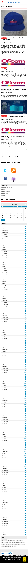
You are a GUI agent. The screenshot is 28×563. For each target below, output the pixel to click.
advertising (7, 546)
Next (10, 156)
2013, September (5, 349)
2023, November (5, 232)
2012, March (4, 387)
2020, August (4, 281)
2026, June (4, 225)
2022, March (4, 249)
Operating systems (4, 193)
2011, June (4, 406)
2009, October (4, 449)
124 (25, 404)
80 (25, 381)
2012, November (5, 370)
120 (25, 406)
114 (25, 434)
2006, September (5, 527)
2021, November (5, 257)
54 (25, 321)
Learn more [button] (4, 560)
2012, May (3, 383)
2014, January (4, 340)
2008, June (4, 483)
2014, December (5, 317)
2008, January (4, 493)
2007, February (4, 517)
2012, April (4, 385)
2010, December (5, 419)
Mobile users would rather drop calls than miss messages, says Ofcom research (12, 137)
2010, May (3, 434)
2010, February (4, 440)
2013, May (3, 357)
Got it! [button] (24, 559)
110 (25, 387)
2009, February (4, 466)
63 (25, 336)
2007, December (5, 495)
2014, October (4, 321)
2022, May (3, 245)
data (10, 546)
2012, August (4, 376)
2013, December (5, 342)
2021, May (3, 266)
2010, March (4, 438)
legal (10, 544)
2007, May (3, 510)
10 (5, 156)
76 (25, 349)
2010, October (4, 423)
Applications (3, 195)
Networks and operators (5, 191)
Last (16, 156)
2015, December (5, 304)
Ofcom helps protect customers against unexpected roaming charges (14, 68)
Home (3, 555)
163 (25, 464)
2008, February (4, 491)
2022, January (4, 253)
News (2, 71)
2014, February (4, 338)
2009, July (3, 455)
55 (25, 334)
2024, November (5, 228)
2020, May (3, 287)
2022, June (4, 242)
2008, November (5, 472)
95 (25, 366)
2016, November (5, 291)
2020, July (3, 283)
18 (25, 313)
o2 (16, 544)
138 (25, 415)
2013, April (4, 359)
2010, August (4, 427)
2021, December (5, 255)
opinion (3, 540)
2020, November (5, 274)
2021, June (4, 264)
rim (12, 546)
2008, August (4, 478)
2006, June (4, 534)
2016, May (3, 296)
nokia (7, 542)
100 (25, 385)
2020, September (5, 279)
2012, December (5, 368)
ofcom (15, 546)
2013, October (4, 347)
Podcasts (9, 555)
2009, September (5, 451)
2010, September (5, 425)
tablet (3, 546)
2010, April (4, 436)
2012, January (4, 391)
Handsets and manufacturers (6, 187)
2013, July (3, 353)
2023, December (5, 230)
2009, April (4, 461)
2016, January (4, 302)
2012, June (4, 381)
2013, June (4, 355)
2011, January (4, 417)
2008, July (3, 481)
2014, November (5, 319)
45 (25, 319)
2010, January (4, 442)
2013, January (4, 366)
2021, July (3, 262)
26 (25, 315)
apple (14, 540)
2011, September (5, 400)
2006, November (5, 523)
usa (24, 544)
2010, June (4, 432)
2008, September (5, 476)
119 (25, 400)
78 (25, 338)
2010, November (5, 421)
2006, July (3, 532)
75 (25, 353)
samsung (13, 542)
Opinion (19, 555)
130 (25, 398)
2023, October (4, 234)
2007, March (4, 515)
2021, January (4, 270)
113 (25, 389)
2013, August (4, 351)
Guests (24, 555)
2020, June (4, 285)
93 (25, 453)
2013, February (4, 364)
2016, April (4, 298)
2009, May (3, 459)
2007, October (4, 500)
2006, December (5, 521)
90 (25, 402)
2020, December (5, 272)
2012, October (4, 372)
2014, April (4, 334)
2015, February (4, 313)
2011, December (5, 393)
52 (25, 332)
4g (18, 544)
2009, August (4, 453)
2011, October (4, 398)
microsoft (14, 544)
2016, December (5, 289)
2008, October (4, 474)
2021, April (4, 268)
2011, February (4, 415)
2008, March (4, 489)
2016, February (4, 300)
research (17, 540)
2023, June (4, 238)
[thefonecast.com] (14, 2)
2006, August (4, 529)
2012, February (4, 389)
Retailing (3, 189)
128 (25, 432)
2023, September (5, 236)
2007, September (5, 502)
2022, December (5, 240)
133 (25, 383)
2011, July (3, 404)
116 (25, 417)
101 (25, 413)
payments (3, 542)
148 (25, 451)
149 (25, 449)
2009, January (4, 468)
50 (25, 330)
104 (25, 438)
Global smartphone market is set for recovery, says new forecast (13, 117)
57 (25, 351)
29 (25, 468)
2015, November (5, 306)
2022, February (4, 251)
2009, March (4, 464)
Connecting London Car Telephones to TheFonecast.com (14, 38)
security (7, 544)
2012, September (5, 374)
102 (25, 372)
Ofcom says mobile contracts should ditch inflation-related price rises (13, 90)
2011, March (4, 413)
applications (10, 540)
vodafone (3, 544)
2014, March (4, 336)
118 (25, 419)
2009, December (5, 444)
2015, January (4, 315)
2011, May (3, 408)
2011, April (3, 410)
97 (25, 364)
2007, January (4, 519)
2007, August (4, 504)
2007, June (4, 508)
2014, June (4, 330)
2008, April (4, 487)
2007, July (3, 506)
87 (25, 370)
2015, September (5, 308)
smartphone (18, 542)
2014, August (4, 325)
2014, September (5, 323)
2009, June (4, 457)
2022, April (4, 247)
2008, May (3, 485)
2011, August (4, 402)
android (21, 540)
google (10, 542)
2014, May (3, 332)
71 (25, 347)
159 (25, 455)
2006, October (4, 525)
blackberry (23, 542)
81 (25, 368)
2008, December (5, 470)
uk (6, 540)
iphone (21, 544)
